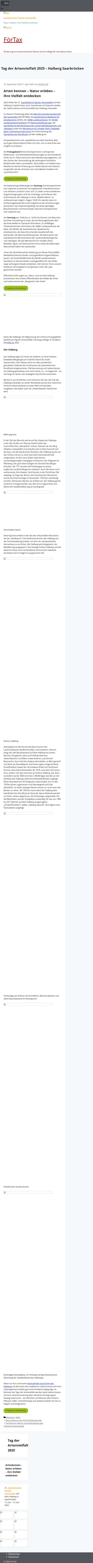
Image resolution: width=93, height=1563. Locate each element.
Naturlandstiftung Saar (41, 122)
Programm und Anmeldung (16, 179)
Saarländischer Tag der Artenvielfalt (20, 18)
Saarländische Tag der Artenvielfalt (37, 102)
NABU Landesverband (38, 120)
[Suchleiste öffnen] (2, 8)
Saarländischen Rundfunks (16, 134)
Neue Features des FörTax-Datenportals (24, 1420)
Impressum (13, 1556)
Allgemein (10, 1417)
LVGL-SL (10, 342)
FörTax (13, 39)
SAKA (18, 1417)
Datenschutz (14, 1553)
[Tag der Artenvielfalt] (6, 13)
